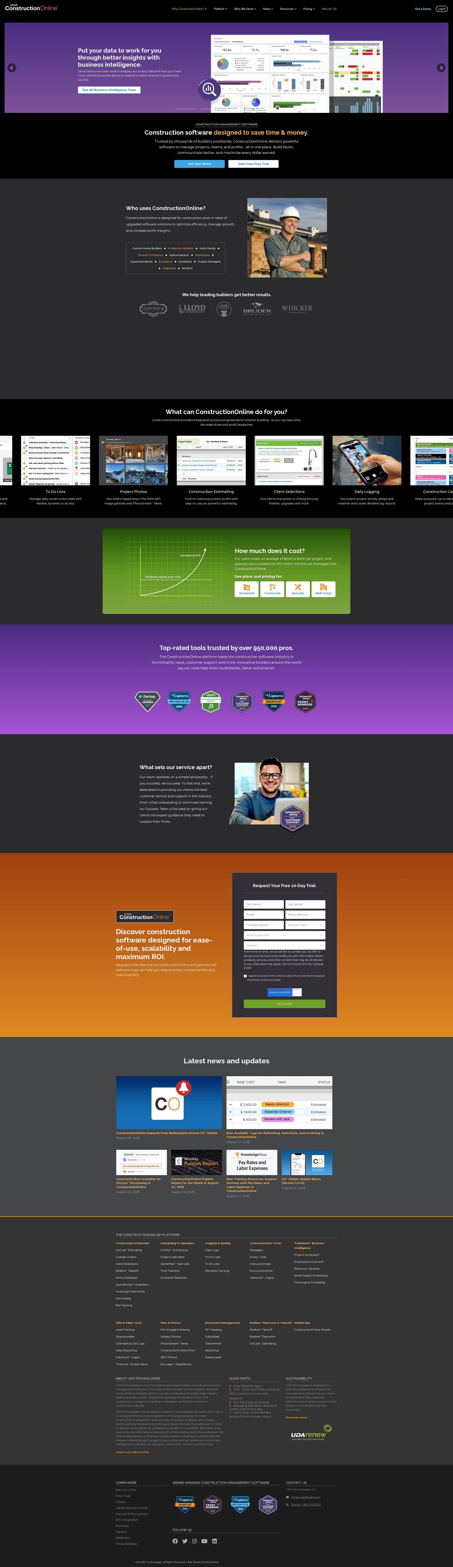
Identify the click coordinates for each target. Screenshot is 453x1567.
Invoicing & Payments (130, 1291)
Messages (256, 1250)
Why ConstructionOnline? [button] (188, 9)
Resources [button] (287, 9)
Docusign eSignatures (175, 1364)
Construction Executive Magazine (248, 1396)
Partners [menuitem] (122, 1526)
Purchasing (123, 1298)
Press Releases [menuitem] (126, 1544)
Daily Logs (212, 1250)
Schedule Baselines (173, 1277)
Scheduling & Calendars (177, 1243)
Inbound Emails (260, 1264)
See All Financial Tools (104, 90)
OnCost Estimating (129, 1250)
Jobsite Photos (170, 1336)
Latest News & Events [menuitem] (131, 1508)
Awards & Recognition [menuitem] (132, 1514)
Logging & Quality (218, 1243)
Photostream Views (174, 1343)
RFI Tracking (213, 1329)
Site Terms (194, 1562)
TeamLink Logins (262, 1277)
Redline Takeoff (127, 1270)
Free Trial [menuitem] (123, 1496)
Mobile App (302, 1322)
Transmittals (213, 1343)
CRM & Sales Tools (129, 1322)
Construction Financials (132, 1243)
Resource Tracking (306, 1268)
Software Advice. (261, 1416)
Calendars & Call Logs (130, 1343)
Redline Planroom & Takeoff (271, 1322)
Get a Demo (423, 9)
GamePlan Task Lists (174, 1264)
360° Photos (168, 1357)
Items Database (126, 1277)
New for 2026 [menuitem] (126, 1490)
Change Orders (126, 1257)
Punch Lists (212, 1257)
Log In (442, 9)
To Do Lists (212, 1264)
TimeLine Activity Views (132, 1364)
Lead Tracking (125, 1329)
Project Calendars (172, 1257)
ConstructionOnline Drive (178, 1350)
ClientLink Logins (128, 1357)
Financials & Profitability (310, 1282)
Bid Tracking (124, 1305)
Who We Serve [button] (243, 9)
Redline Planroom (263, 1336)
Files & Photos (170, 1322)
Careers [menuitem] (121, 1532)
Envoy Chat (258, 1257)
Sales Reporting (126, 1350)
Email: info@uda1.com (305, 1497)
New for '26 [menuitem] (329, 9)
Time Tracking (169, 1270)
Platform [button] (219, 9)
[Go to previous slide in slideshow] (12, 68)
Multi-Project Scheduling (311, 1275)
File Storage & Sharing (175, 1329)
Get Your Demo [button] (199, 164)
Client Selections (127, 1264)
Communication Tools (265, 1243)
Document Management (222, 1322)
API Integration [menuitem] (127, 1520)
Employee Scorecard (309, 1261)
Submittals (212, 1336)
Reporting (212, 1350)
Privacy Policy (210, 1562)
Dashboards (213, 1357)
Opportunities (125, 1336)
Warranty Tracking (217, 1270)
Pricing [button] (307, 9)
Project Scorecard (307, 1255)
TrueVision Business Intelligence (309, 1245)
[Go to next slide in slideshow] (441, 68)
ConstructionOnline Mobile (312, 1329)
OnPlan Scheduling (174, 1250)
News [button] (266, 9)
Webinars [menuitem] (123, 1538)
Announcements (261, 1270)
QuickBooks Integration (132, 1284)
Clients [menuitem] (121, 1502)
